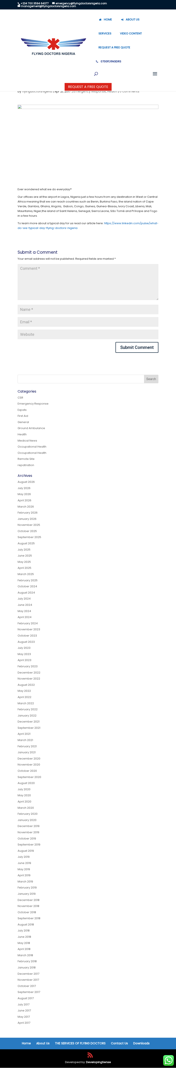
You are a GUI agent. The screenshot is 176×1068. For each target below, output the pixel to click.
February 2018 (27, 961)
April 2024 (25, 617)
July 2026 (24, 488)
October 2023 (27, 636)
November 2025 (29, 525)
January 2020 (27, 820)
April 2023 (24, 660)
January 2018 (27, 967)
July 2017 (23, 1004)
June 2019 (24, 863)
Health (112, 91)
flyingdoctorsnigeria (37, 91)
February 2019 (27, 887)
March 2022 (26, 703)
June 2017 (24, 1010)
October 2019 (27, 838)
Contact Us (119, 1043)
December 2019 (28, 826)
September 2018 (29, 918)
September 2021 (29, 728)
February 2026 (28, 513)
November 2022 (29, 679)
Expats (22, 410)
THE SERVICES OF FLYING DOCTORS (80, 1043)
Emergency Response (89, 91)
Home (26, 1043)
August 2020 (26, 783)
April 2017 (24, 1023)
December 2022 (29, 673)
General (23, 422)
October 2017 (27, 986)
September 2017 (29, 992)
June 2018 (24, 937)
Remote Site (26, 459)
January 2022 (27, 716)
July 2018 (24, 930)
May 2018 (24, 943)
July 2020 (24, 789)
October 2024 (27, 586)
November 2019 (28, 832)
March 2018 (25, 955)
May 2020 (24, 795)
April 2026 (24, 500)
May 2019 (24, 869)
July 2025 (24, 550)
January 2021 (27, 752)
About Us (43, 1043)
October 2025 (27, 531)
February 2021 (27, 746)
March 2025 (26, 574)
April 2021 (24, 734)
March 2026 (26, 507)
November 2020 (29, 765)
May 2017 (24, 1017)
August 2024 (26, 593)
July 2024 (24, 599)
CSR (20, 398)
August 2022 (26, 685)
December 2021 (28, 722)
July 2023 (24, 648)
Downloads (141, 1043)
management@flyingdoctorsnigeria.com (48, 6)
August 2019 (26, 851)
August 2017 (26, 998)
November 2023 (29, 629)
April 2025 (24, 568)
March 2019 (25, 881)
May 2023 (24, 654)
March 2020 (26, 808)
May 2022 (24, 691)
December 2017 (28, 974)
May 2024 (24, 611)
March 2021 (25, 740)
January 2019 (27, 894)
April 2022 (24, 697)
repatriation (26, 465)
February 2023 (28, 666)
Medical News (27, 441)
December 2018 (28, 900)
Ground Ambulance (31, 428)
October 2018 (27, 912)
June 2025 (25, 556)
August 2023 (26, 642)
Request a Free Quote (88, 86)
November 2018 (28, 906)
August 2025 (26, 543)
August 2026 (26, 482)
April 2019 (24, 875)
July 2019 (24, 857)
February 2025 (28, 580)
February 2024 (28, 623)
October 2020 (27, 771)
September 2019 (29, 844)
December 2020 (29, 758)
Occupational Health (32, 447)
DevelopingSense (98, 1062)
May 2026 (24, 494)
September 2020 (29, 777)
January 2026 (27, 519)
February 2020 (28, 814)
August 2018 (26, 924)
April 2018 (24, 949)
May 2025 (24, 562)
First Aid (23, 416)
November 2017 (28, 980)
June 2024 (25, 605)
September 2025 (29, 537)
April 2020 (24, 801)
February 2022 (28, 709)
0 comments (129, 91)
